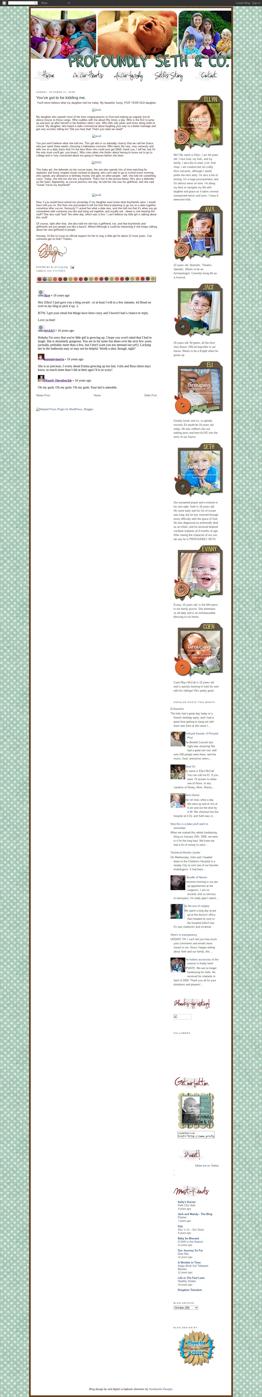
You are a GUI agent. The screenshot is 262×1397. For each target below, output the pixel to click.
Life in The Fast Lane (191, 1277)
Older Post (150, 395)
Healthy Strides (187, 1281)
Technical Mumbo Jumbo (185, 852)
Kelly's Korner (187, 1202)
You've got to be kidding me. (61, 97)
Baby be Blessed (188, 1238)
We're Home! (191, 795)
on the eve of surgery (196, 905)
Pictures (59, 271)
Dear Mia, (183, 1253)
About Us (189, 766)
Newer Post (43, 395)
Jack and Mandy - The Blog (195, 1214)
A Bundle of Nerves (195, 877)
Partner (182, 1217)
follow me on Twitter (207, 1165)
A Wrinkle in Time (189, 1262)
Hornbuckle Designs (161, 1389)
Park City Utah (186, 1205)
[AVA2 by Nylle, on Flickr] (96, 162)
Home (97, 395)
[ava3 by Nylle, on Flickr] (96, 136)
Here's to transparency (184, 934)
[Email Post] (72, 267)
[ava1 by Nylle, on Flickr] (96, 109)
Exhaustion (177, 708)
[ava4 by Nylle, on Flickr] (96, 195)
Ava (49, 271)
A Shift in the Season (190, 1241)
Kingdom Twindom (190, 1289)
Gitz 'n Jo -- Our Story (191, 1229)
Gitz (180, 1226)
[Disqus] (96, 339)
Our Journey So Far (190, 1250)
